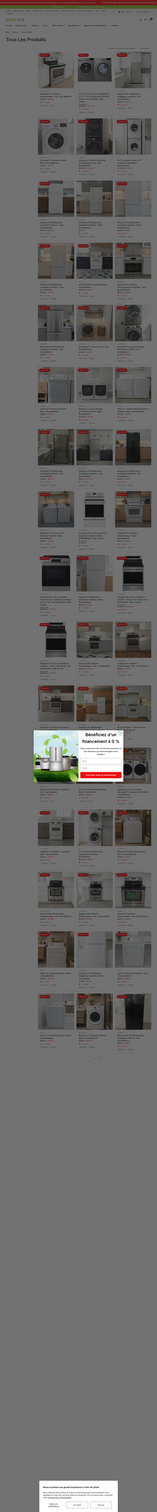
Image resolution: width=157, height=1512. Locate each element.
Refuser (101, 1505)
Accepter (77, 1505)
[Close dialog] (120, 733)
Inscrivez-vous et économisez (101, 775)
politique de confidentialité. (59, 1497)
